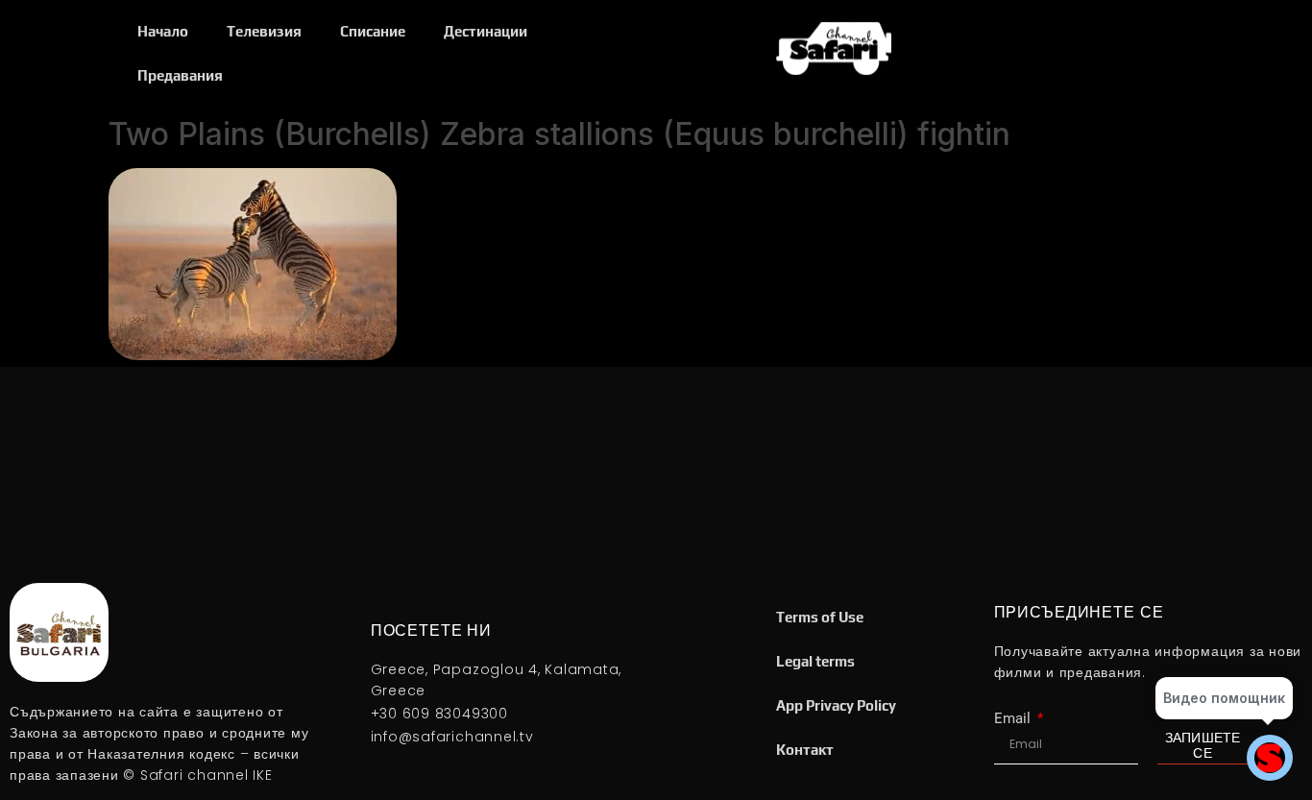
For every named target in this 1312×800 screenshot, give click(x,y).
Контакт (805, 749)
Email (1014, 719)
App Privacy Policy (836, 705)
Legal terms (815, 661)
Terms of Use (819, 617)
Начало (162, 31)
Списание (372, 31)
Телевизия (264, 31)
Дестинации (485, 31)
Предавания (180, 75)
